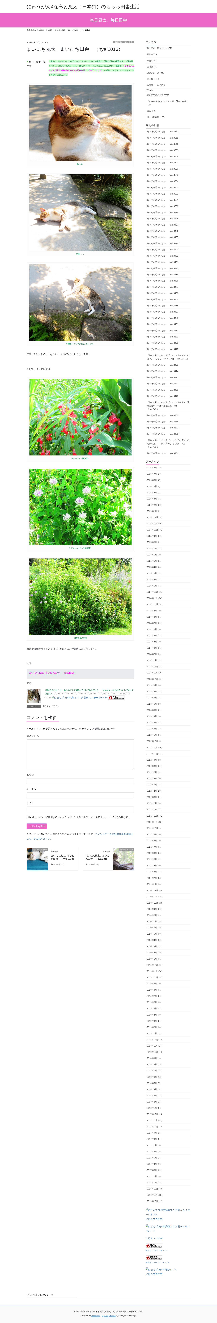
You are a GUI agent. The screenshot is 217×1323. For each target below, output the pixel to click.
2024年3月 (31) (154, 648)
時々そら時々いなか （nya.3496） (163, 231)
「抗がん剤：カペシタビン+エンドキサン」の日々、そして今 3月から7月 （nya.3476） (168, 357)
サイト (30, 803)
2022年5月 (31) (154, 784)
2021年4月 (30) (154, 865)
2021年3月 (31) (154, 871)
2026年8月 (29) (154, 467)
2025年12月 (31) (155, 517)
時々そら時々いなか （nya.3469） (163, 415)
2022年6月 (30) (154, 778)
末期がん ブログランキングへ (157, 1262)
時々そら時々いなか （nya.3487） (163, 287)
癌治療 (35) (152, 67)
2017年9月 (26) (154, 1133)
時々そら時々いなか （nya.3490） (163, 268)
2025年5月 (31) (154, 561)
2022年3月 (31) (154, 797)
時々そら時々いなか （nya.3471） (163, 390)
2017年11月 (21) (154, 1120)
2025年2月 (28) (154, 579)
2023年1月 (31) (154, 735)
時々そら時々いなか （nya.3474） (163, 371)
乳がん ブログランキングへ (157, 1250)
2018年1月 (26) (154, 1108)
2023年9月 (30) (154, 685)
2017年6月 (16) (154, 1151)
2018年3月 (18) (154, 1095)
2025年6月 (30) (154, 555)
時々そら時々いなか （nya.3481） (163, 324)
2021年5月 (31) (154, 859)
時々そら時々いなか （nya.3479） (163, 337)
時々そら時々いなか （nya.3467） (163, 428)
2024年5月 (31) (154, 635)
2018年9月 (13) (154, 1058)
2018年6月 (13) (154, 1077)
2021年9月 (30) (154, 834)
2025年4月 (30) (154, 567)
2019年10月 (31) (155, 977)
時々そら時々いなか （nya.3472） (163, 383)
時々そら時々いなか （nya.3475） (163, 365)
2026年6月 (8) (153, 480)
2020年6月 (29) (154, 927)
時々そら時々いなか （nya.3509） (163, 150)
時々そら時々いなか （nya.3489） (163, 274)
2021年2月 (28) (154, 878)
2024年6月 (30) (154, 629)
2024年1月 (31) (154, 660)
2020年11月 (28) (154, 896)
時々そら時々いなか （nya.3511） (163, 138)
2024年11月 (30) (154, 598)
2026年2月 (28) (154, 505)
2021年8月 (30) (154, 840)
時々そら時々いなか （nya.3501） (163, 200)
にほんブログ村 (154, 1219)
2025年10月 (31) (155, 530)
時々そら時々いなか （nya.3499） (163, 212)
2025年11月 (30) (154, 523)
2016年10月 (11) (154, 1201)
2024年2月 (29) (154, 654)
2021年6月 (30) (154, 853)
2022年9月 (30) (154, 760)
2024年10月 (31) (155, 604)
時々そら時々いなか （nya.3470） (163, 396)
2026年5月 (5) (153, 486)
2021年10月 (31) (155, 828)
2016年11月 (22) (154, 1195)
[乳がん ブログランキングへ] (116, 697)
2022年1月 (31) (154, 809)
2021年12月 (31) (155, 816)
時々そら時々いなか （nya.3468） (163, 421)
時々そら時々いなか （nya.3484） (163, 305)
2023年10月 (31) (155, 679)
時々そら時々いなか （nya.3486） (163, 293)
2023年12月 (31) (155, 666)
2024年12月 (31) (155, 592)
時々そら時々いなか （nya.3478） (163, 343)
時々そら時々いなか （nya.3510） (163, 144)
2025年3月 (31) (154, 573)
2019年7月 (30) (154, 996)
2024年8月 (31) (154, 617)
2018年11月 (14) (154, 1046)
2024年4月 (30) (154, 642)
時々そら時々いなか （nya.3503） (163, 187)
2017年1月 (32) (154, 1182)
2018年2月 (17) (154, 1102)
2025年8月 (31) (154, 542)
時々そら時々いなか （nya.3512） (163, 131)
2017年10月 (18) (155, 1126)
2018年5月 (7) (153, 1083)
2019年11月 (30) (154, 971)
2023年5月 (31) (154, 710)
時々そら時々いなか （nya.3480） (163, 330)
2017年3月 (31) (154, 1170)
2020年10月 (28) (155, 903)
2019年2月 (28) (154, 1027)
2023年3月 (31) (154, 722)
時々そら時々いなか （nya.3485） (163, 299)
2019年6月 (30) (154, 1002)
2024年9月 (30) (154, 610)
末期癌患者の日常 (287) (158, 95)
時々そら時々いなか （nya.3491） (163, 262)
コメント (33, 736)
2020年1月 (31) (154, 959)
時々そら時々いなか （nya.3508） (163, 156)
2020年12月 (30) (155, 890)
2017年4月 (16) (154, 1164)
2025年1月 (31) (154, 586)
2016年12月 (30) (155, 1189)
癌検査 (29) (152, 54)
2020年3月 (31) (154, 946)
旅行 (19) (151, 111)
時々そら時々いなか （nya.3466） (163, 434)
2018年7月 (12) (154, 1070)
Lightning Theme (109, 1316)
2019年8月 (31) (154, 990)
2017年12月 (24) (155, 1114)
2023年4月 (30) (154, 716)
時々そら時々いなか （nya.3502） (163, 194)
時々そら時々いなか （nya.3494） (163, 243)
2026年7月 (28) (154, 474)
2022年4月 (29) (154, 791)
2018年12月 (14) (155, 1039)
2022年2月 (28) (154, 803)
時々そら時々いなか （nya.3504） (163, 181)
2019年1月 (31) (154, 1033)
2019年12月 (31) (155, 965)
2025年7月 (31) (154, 548)
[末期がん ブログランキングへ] (154, 1257)
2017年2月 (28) (154, 1176)
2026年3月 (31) (154, 499)
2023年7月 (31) (154, 698)
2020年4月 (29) (154, 940)
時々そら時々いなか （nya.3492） (163, 256)
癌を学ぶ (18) (153, 79)
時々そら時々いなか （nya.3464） (163, 453)
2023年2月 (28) (154, 729)
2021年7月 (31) (154, 847)
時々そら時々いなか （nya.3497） (163, 225)
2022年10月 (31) (155, 753)
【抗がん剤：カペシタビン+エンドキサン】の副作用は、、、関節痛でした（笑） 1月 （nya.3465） (168, 443)
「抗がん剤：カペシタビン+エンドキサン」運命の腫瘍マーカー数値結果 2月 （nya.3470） (168, 405)
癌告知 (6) (151, 60)
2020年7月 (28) (154, 921)
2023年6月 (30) (154, 704)
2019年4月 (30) (154, 1015)
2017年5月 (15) (154, 1158)
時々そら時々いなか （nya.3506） (163, 169)
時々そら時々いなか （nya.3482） (163, 318)
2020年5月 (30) (154, 934)
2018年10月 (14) (155, 1052)
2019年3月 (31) (154, 1021)
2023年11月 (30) (154, 673)
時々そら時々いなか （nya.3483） (163, 312)
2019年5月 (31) (154, 1008)
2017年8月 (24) (154, 1139)
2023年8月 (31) (154, 691)
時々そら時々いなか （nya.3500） (163, 206)
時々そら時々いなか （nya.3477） (163, 349)
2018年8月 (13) (154, 1064)
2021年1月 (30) (154, 884)
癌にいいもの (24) (155, 73)
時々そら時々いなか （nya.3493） (163, 249)
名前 (30, 775)
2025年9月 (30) (154, 536)
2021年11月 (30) (154, 822)
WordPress (95, 1316)
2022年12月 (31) (155, 741)
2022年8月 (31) (154, 766)
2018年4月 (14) (154, 1089)
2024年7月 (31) (154, 623)
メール (32, 789)
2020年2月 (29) (154, 952)
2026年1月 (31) (154, 511)
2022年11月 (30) (154, 747)
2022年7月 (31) (154, 772)
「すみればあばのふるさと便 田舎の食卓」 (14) (167, 103)
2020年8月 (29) (154, 915)
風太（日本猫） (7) (156, 117)
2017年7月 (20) (154, 1145)
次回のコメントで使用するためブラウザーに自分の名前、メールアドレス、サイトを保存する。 (80, 817)
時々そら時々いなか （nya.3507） (163, 162)
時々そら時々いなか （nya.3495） (163, 237)
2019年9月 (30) (154, 983)
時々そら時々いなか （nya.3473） (163, 377)
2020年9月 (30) (154, 909)
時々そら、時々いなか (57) (159, 48)
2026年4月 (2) (153, 492)
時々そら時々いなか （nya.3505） (163, 175)
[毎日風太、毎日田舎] (37, 859)
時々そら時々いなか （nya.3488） (163, 281)
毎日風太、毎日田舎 (123, 42)
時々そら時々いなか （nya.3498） (163, 218)
